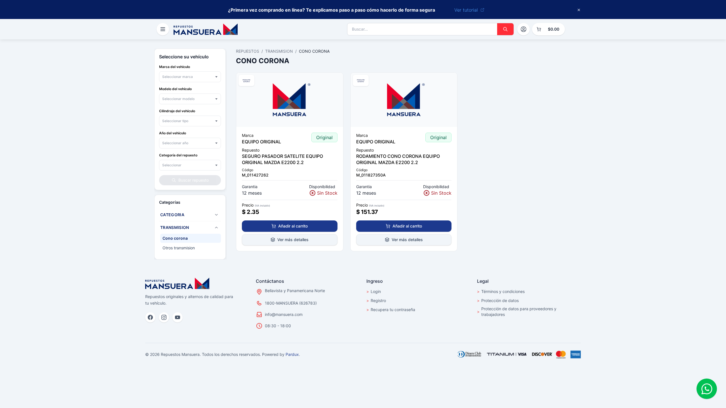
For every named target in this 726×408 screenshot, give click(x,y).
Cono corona (175, 238)
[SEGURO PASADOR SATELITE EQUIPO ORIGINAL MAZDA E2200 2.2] (289, 100)
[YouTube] (177, 317)
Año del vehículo (172, 133)
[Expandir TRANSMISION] (216, 227)
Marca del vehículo (174, 67)
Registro (376, 300)
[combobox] (190, 76)
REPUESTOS (247, 51)
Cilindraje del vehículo (177, 111)
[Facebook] (150, 317)
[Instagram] (164, 317)
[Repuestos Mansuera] (177, 283)
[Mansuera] (206, 29)
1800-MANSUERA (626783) (291, 303)
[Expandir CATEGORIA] (216, 214)
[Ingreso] (523, 29)
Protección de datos (498, 300)
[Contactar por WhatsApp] (707, 389)
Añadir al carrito (293, 226)
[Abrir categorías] (163, 29)
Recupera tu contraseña (390, 309)
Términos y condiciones (501, 291)
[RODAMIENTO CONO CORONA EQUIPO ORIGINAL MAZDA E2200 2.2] (404, 100)
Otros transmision (178, 247)
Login (373, 291)
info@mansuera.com (284, 314)
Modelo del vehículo (175, 89)
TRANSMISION (279, 51)
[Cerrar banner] (579, 10)
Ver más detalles (293, 239)
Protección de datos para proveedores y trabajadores (516, 311)
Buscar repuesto (193, 180)
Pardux (292, 354)
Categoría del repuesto (178, 155)
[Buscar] (505, 29)
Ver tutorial (466, 10)
